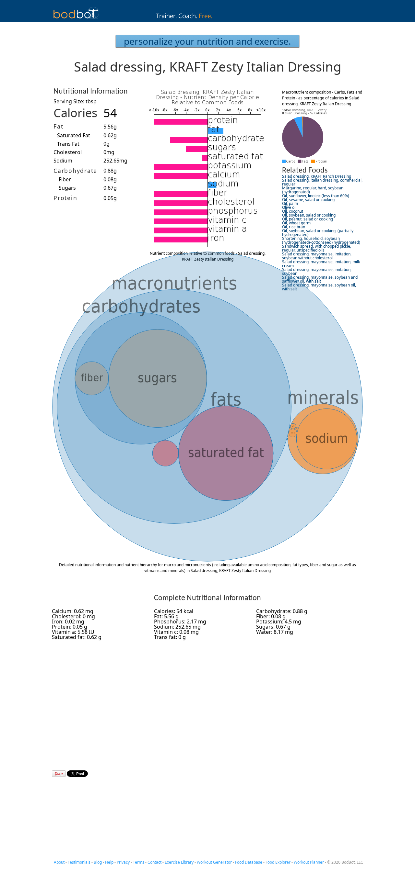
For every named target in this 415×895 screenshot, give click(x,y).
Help (109, 862)
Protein (65, 198)
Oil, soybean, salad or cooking (309, 215)
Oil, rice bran (293, 226)
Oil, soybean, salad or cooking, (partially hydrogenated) (317, 232)
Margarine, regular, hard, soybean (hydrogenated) (312, 190)
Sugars (67, 187)
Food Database (248, 862)
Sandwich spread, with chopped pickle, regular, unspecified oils (316, 248)
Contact (154, 862)
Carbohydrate (75, 170)
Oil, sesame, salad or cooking (308, 199)
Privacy (123, 862)
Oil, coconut (292, 211)
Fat (58, 126)
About (59, 862)
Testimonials (79, 862)
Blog (98, 862)
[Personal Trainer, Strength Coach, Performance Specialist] (208, 19)
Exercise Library (179, 862)
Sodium (62, 160)
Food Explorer (278, 862)
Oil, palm (290, 203)
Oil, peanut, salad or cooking (307, 219)
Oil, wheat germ (296, 223)
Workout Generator (214, 862)
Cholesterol (67, 152)
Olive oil (289, 207)
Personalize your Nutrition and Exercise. (207, 41)
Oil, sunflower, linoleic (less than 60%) (315, 195)
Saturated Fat (73, 135)
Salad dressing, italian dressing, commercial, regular (322, 182)
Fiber (65, 179)
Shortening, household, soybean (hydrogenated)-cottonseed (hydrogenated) (321, 240)
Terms (138, 862)
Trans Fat (68, 143)
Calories (75, 113)
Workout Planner (309, 862)
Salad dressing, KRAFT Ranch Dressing (316, 176)
